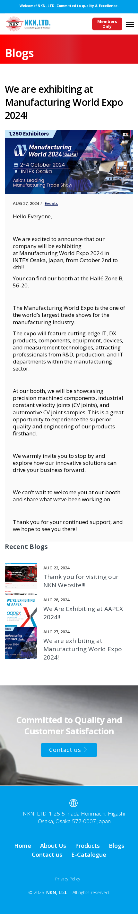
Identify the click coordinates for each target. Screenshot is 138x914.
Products (87, 845)
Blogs (116, 845)
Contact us (66, 750)
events (51, 203)
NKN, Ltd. (56, 892)
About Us (53, 845)
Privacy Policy (67, 879)
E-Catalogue (88, 854)
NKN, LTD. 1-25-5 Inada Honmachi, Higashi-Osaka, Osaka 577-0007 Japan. (74, 817)
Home (22, 845)
